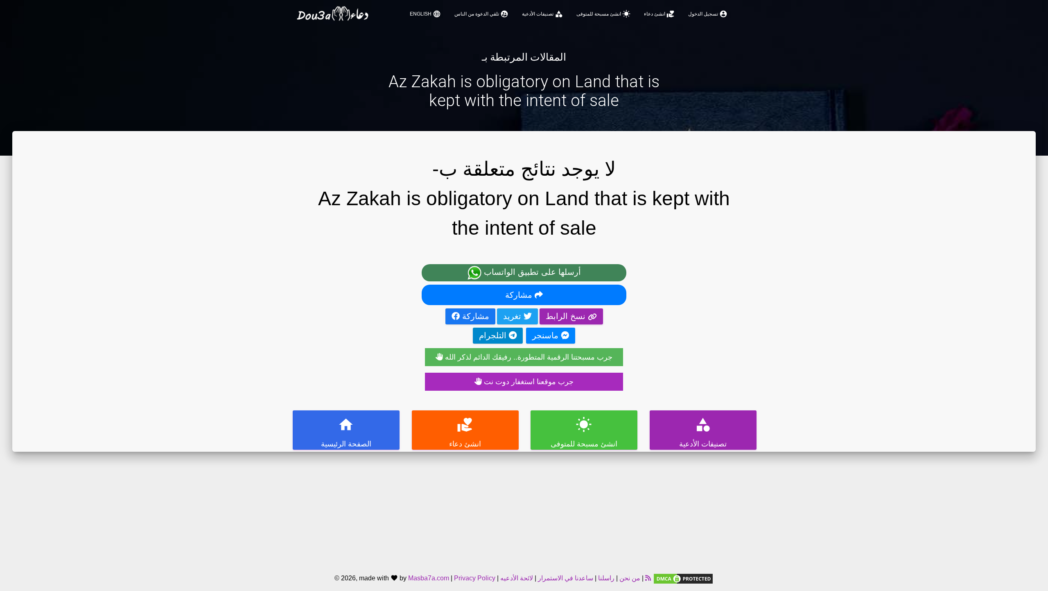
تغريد (513, 316)
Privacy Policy (474, 578)
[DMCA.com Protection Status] (683, 578)
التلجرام (494, 335)
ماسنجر (546, 335)
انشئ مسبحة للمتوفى (603, 14)
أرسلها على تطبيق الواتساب (531, 271)
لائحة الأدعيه (516, 578)
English (425, 14)
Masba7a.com (428, 578)
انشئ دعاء (659, 14)
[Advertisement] (524, 509)
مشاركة (520, 294)
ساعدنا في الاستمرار (565, 578)
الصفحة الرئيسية (346, 432)
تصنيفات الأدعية (542, 14)
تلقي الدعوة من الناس (481, 14)
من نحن (629, 578)
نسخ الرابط (567, 316)
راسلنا (606, 578)
